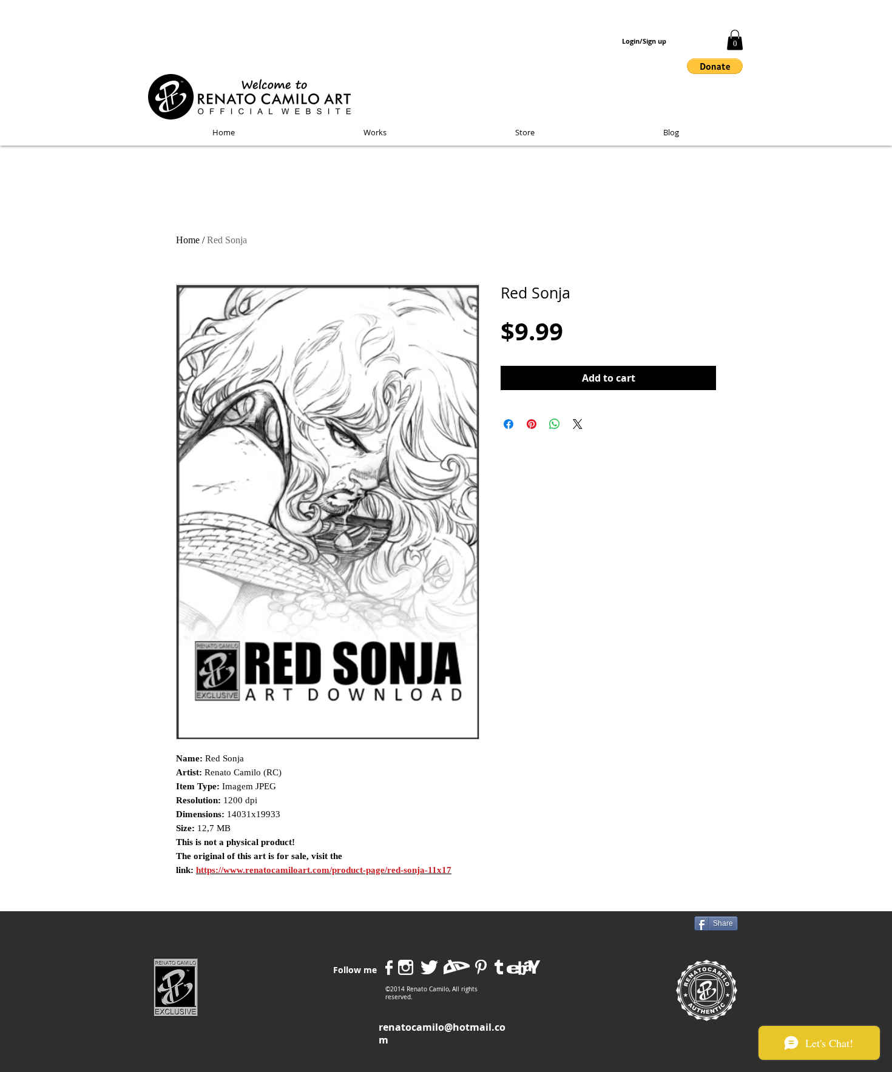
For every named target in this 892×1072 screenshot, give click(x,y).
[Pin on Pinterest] (531, 424)
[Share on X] (577, 424)
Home (188, 240)
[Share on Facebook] (508, 424)
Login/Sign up (644, 41)
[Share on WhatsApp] (554, 424)
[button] (734, 40)
